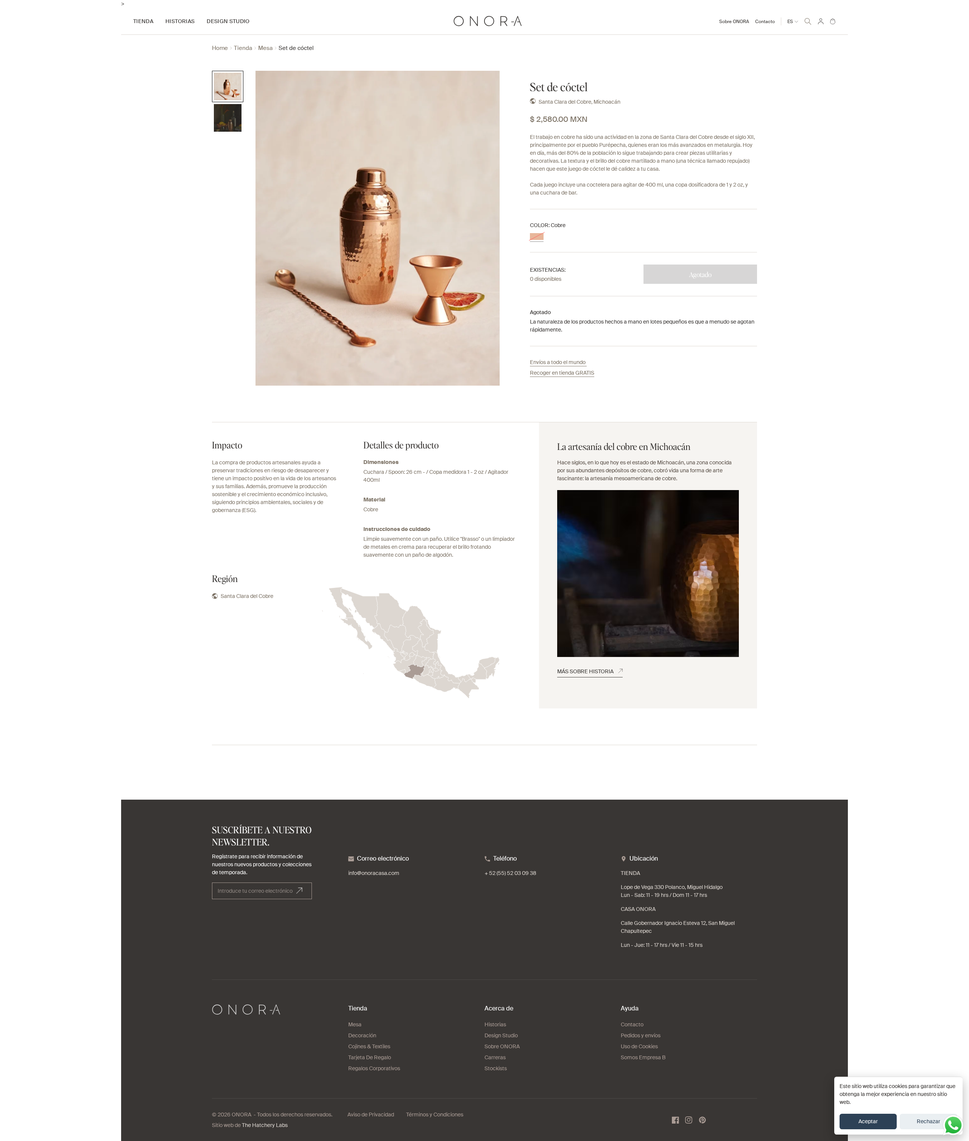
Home (220, 48)
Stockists (495, 1068)
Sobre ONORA (734, 22)
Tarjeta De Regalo (369, 1057)
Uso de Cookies (639, 1046)
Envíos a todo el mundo (558, 362)
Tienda (243, 48)
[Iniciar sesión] (821, 21)
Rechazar (928, 1121)
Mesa (265, 48)
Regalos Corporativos (374, 1068)
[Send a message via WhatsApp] (953, 1125)
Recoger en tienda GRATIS (562, 372)
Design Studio (501, 1035)
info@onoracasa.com (373, 873)
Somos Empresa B (643, 1057)
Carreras (495, 1057)
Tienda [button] (143, 21)
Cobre (537, 236)
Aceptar (868, 1121)
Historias (495, 1024)
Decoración (362, 1035)
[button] (808, 20)
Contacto (765, 22)
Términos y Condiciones (434, 1114)
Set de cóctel (296, 48)
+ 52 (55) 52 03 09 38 (510, 873)
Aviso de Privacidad (370, 1114)
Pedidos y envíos (641, 1035)
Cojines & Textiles (369, 1046)
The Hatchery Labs (265, 1125)
